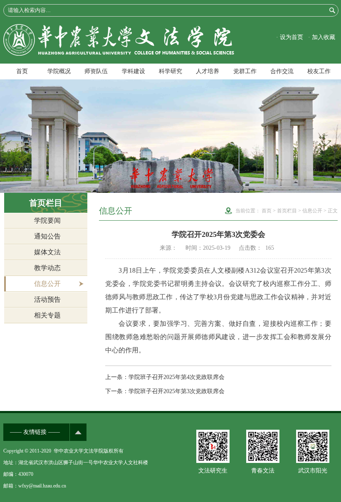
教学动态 (47, 267)
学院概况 (59, 71)
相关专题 (47, 315)
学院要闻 (47, 220)
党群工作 (245, 71)
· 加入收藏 (321, 37)
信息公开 (47, 283)
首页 (22, 71)
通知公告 (47, 236)
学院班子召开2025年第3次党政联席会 (176, 391)
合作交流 (282, 71)
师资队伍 (96, 71)
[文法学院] (118, 54)
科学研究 (170, 71)
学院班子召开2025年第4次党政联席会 (176, 377)
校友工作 (319, 71)
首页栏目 (287, 211)
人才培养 (207, 71)
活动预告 (47, 299)
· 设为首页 (289, 37)
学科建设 (133, 71)
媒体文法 (47, 252)
